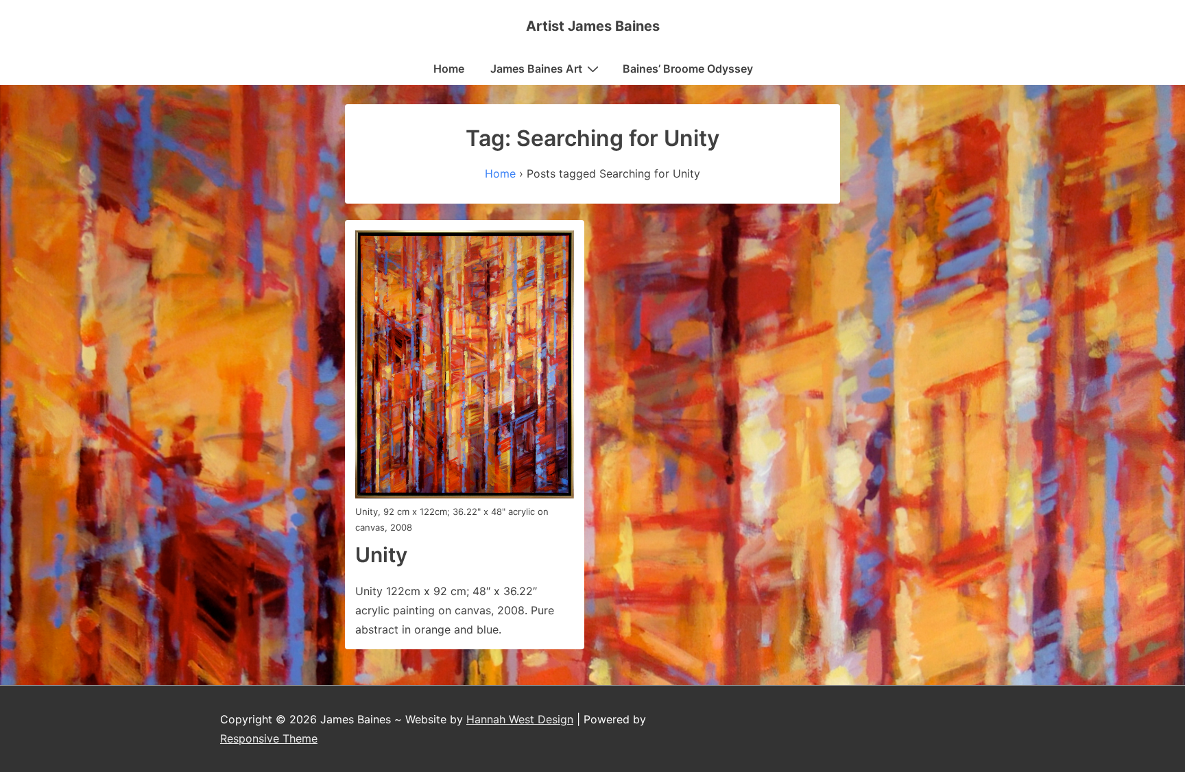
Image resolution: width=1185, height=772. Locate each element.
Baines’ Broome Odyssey (688, 68)
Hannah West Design (519, 719)
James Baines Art (536, 68)
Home (448, 68)
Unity (381, 554)
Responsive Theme (269, 738)
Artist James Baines (593, 26)
